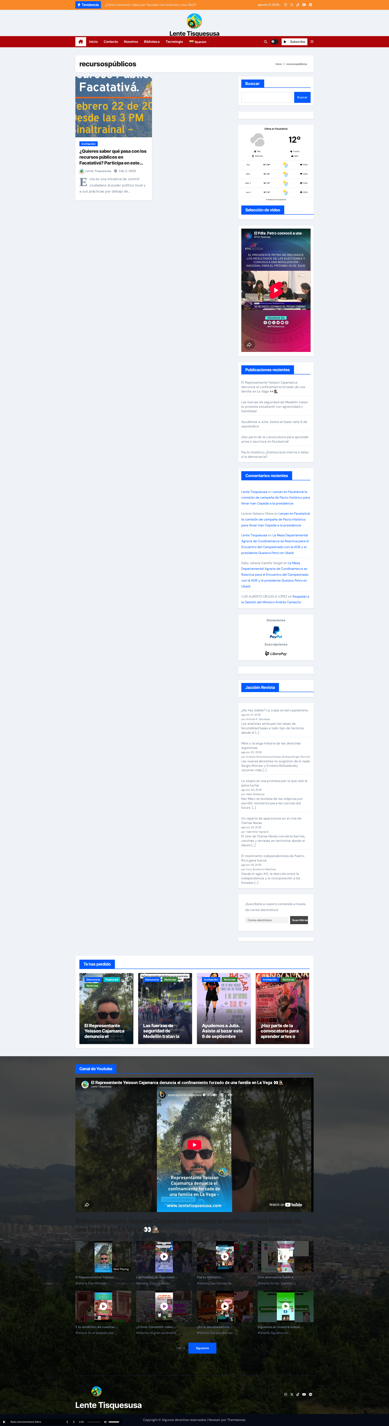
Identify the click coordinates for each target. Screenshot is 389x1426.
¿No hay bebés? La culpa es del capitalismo (274, 710)
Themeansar (236, 1420)
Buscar (252, 83)
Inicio (93, 42)
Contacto (111, 42)
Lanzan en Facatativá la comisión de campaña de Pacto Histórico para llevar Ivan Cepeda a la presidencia (275, 498)
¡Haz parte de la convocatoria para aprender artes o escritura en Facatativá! (275, 439)
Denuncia (93, 979)
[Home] (80, 41)
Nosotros (131, 42)
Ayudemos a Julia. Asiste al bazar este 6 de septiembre (222, 1031)
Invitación (88, 144)
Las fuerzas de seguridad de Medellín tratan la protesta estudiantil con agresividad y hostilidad (274, 406)
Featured (112, 979)
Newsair (214, 1420)
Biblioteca (152, 42)
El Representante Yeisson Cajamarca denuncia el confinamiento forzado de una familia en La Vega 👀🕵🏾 (273, 387)
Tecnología (174, 42)
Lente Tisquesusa (195, 33)
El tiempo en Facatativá (276, 199)
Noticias (92, 985)
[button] (199, 41)
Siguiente (202, 1348)
